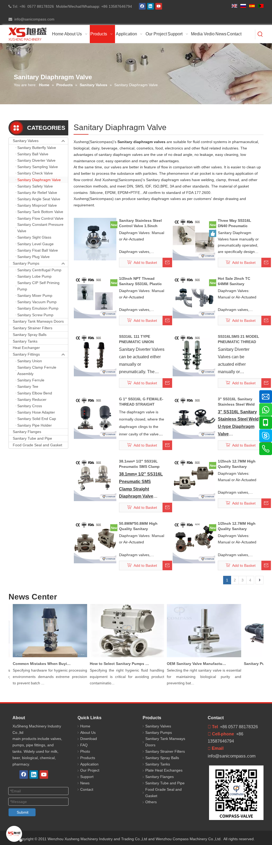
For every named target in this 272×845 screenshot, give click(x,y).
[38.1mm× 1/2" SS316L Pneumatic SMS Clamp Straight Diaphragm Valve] (95, 479)
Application (89, 764)
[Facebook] (142, 6)
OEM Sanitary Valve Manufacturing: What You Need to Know (191, 663)
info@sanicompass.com (33, 19)
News (85, 783)
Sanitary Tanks (25, 341)
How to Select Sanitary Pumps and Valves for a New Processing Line (114, 663)
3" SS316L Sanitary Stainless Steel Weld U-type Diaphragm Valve (236, 402)
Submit (22, 812)
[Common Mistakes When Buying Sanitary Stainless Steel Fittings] (44, 657)
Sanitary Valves (26, 141)
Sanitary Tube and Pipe (32, 438)
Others (151, 802)
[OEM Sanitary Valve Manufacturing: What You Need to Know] (198, 657)
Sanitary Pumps (26, 263)
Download (88, 738)
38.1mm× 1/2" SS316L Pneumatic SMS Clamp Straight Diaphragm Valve (139, 464)
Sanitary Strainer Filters (32, 328)
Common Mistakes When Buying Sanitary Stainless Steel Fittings (37, 663)
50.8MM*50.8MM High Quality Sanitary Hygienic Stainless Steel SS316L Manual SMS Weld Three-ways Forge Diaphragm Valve (141, 526)
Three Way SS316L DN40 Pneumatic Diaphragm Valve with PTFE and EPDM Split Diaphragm (237, 223)
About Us (88, 732)
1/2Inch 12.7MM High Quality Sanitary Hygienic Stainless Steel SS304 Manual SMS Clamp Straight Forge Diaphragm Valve (237, 464)
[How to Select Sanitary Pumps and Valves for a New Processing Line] (121, 657)
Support (87, 777)
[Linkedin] (150, 6)
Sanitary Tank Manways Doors (38, 321)
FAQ (84, 745)
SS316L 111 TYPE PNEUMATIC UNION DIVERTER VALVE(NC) (138, 339)
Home (85, 726)
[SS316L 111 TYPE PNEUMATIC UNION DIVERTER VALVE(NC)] (95, 355)
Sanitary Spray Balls (29, 334)
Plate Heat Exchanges (163, 770)
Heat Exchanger (26, 348)
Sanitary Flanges (27, 432)
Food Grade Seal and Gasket (37, 445)
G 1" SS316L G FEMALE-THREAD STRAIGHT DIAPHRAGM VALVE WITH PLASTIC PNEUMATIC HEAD (141, 402)
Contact (86, 789)
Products (87, 758)
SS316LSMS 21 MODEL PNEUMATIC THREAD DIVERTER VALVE (238, 339)
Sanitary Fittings (26, 354)
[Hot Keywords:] (260, 34)
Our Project (89, 770)
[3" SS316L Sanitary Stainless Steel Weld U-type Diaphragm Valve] (194, 417)
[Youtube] (158, 6)
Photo (85, 751)
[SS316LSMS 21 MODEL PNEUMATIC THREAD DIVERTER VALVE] (194, 355)
